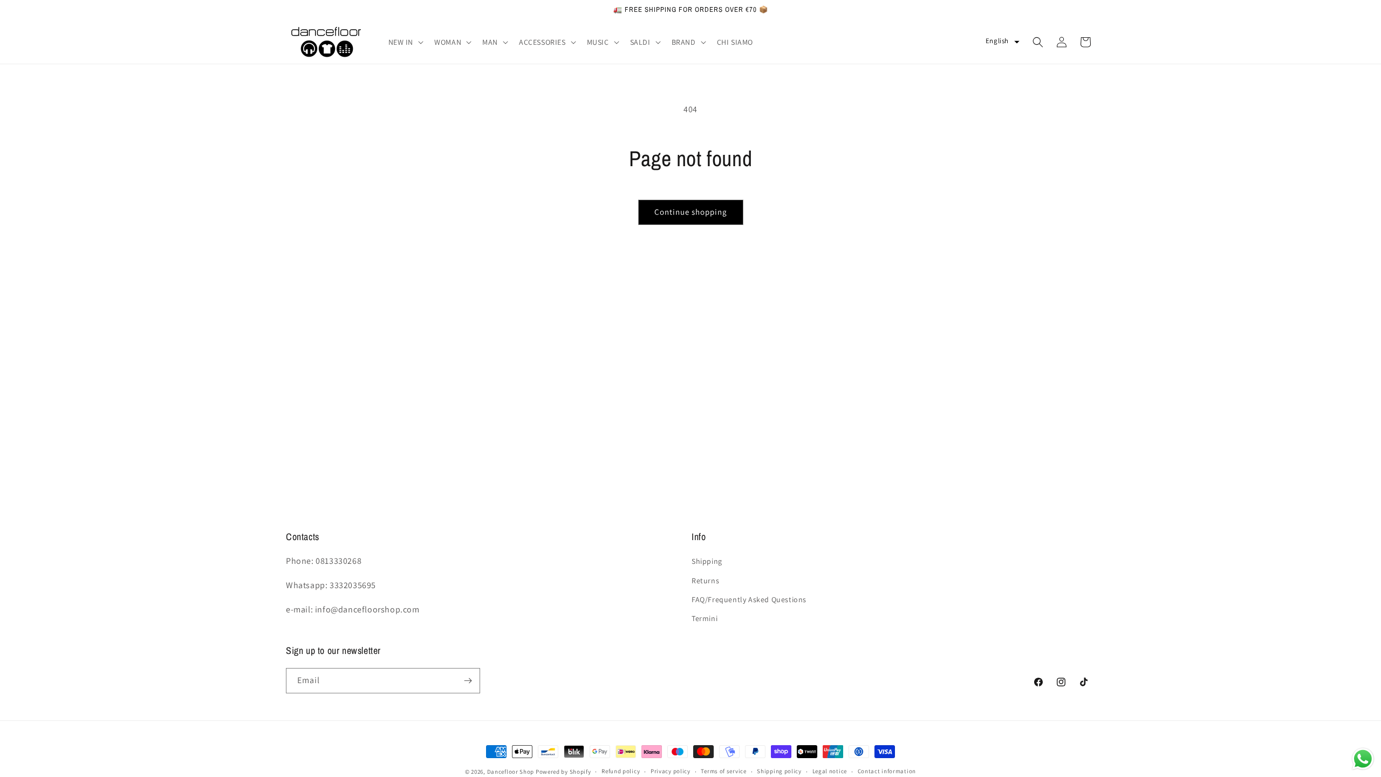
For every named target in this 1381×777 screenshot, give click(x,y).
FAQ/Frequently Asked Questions (749, 599)
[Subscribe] (468, 680)
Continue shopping (690, 212)
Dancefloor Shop (511, 771)
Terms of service (723, 771)
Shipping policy (779, 771)
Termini (704, 618)
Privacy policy (670, 771)
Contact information (887, 771)
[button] (405, 42)
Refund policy (620, 771)
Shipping (707, 561)
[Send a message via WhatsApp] (1363, 759)
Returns (705, 580)
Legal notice (829, 771)
